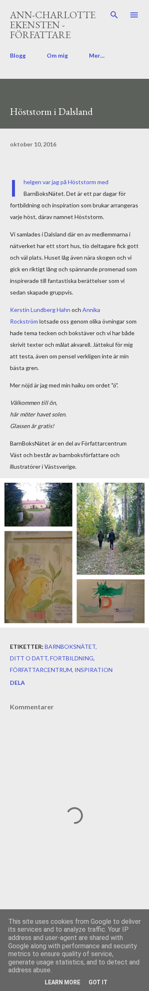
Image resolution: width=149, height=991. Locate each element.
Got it (98, 982)
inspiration (93, 669)
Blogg (18, 55)
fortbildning (72, 658)
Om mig (57, 55)
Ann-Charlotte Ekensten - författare (53, 24)
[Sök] (114, 15)
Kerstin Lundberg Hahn (40, 309)
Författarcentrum (41, 669)
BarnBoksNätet (70, 646)
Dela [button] (17, 682)
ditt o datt (29, 658)
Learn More (62, 982)
